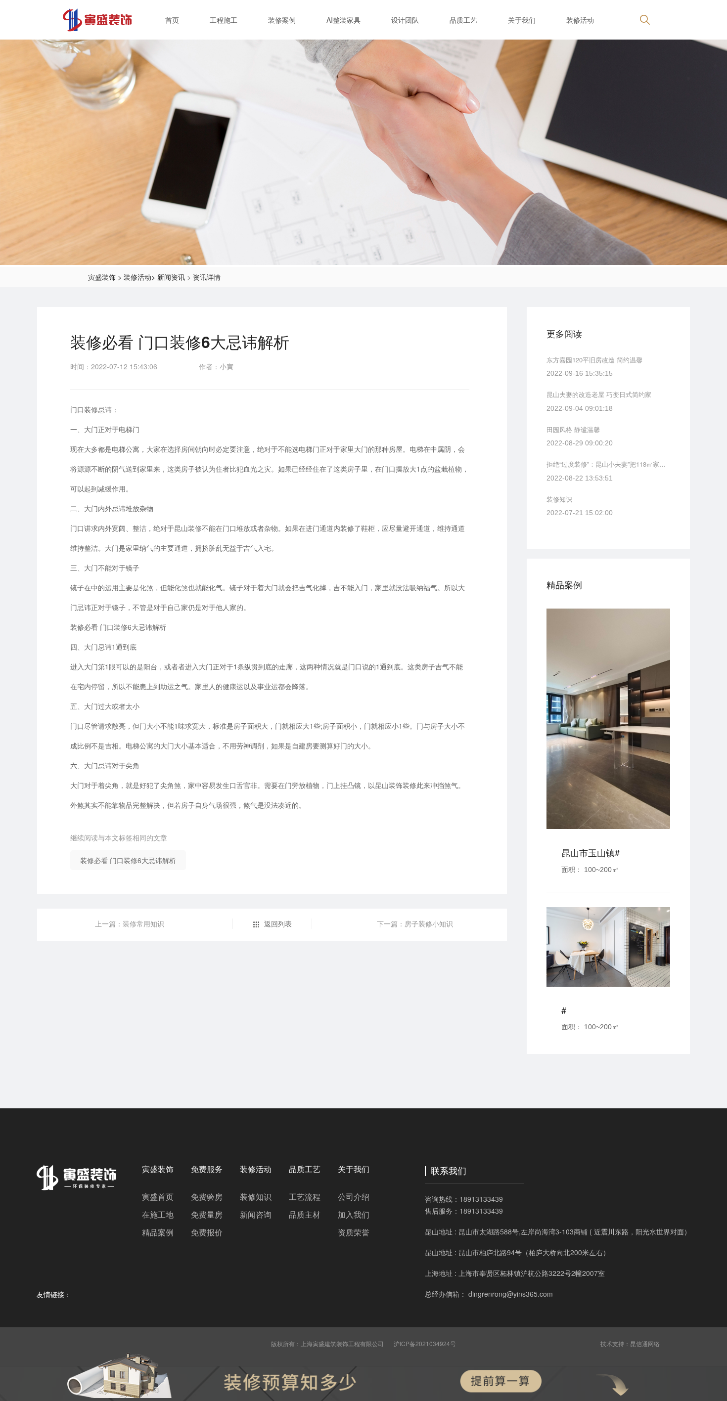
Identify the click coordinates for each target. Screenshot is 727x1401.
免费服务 (207, 1169)
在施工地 (158, 1214)
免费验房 (207, 1196)
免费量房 (207, 1214)
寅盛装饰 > (105, 277)
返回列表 (278, 923)
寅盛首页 (158, 1196)
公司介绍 (353, 1196)
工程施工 (223, 20)
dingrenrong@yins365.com (510, 1294)
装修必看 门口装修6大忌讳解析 (128, 860)
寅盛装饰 (158, 1169)
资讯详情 (207, 277)
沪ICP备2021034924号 (425, 1343)
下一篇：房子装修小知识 (415, 923)
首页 (172, 20)
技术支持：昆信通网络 (630, 1343)
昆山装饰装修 (395, 785)
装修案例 (282, 20)
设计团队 (405, 20)
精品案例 (158, 1232)
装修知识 (256, 1196)
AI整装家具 (343, 20)
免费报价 (207, 1232)
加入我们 (353, 1214)
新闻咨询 (256, 1214)
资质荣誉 (353, 1232)
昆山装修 (188, 528)
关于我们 (522, 20)
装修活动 (580, 20)
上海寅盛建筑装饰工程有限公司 (342, 1343)
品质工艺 (463, 20)
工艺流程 (304, 1196)
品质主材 (304, 1214)
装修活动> (139, 277)
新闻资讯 (171, 277)
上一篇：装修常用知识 (129, 923)
